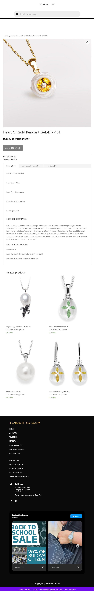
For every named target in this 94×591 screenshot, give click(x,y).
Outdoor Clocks (16, 449)
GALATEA (19, 36)
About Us (13, 433)
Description (10, 166)
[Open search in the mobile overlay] (47, 14)
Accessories (14, 453)
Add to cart (12, 147)
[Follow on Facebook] (11, 501)
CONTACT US (14, 460)
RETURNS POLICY (16, 469)
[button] (87, 42)
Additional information (31, 166)
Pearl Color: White (13, 183)
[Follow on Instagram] (16, 501)
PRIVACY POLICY (15, 473)
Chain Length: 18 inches (15, 201)
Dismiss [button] (73, 589)
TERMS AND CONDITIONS (19, 477)
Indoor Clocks (15, 445)
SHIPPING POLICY (16, 464)
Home (6, 36)
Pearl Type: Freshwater (15, 192)
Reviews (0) (51, 166)
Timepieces (13, 437)
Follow (77, 516)
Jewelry (12, 36)
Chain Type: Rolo (12, 210)
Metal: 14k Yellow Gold (15, 173)
